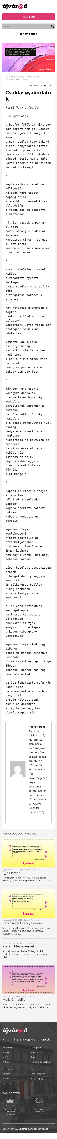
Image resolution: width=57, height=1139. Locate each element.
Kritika (5, 1061)
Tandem (35, 1057)
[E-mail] (11, 821)
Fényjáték (36, 1047)
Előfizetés (29, 16)
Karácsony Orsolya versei (22, 923)
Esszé (5, 1052)
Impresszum (38, 1073)
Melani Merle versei (18, 946)
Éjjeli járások (12, 873)
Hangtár (6, 1083)
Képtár (6, 1073)
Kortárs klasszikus (40, 1061)
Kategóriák (29, 33)
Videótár (7, 1078)
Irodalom (7, 1047)
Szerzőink (36, 1069)
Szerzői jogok (38, 1078)
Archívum (7, 1069)
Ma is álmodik (13, 1000)
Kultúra (6, 1057)
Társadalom (37, 1052)
